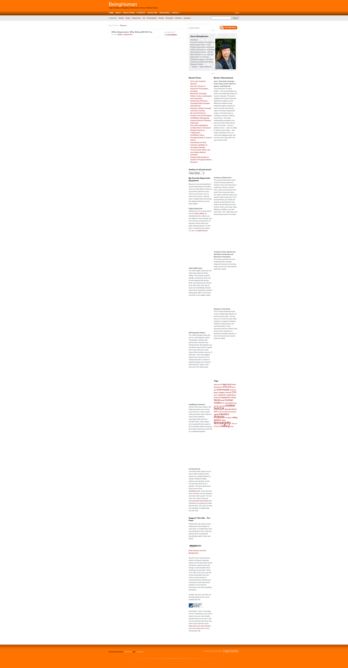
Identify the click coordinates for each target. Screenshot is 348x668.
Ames (233, 384)
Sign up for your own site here (200, 626)
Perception (225, 412)
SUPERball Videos (197, 135)
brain (216, 392)
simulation (228, 417)
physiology (232, 412)
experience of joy (228, 397)
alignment (226, 384)
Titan (233, 423)
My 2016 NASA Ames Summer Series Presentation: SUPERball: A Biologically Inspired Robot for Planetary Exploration (201, 118)
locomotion (229, 403)
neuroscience (231, 409)
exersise (217, 398)
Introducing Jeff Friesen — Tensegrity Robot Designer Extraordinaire (200, 103)
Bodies (121, 18)
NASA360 (194, 155)
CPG (234, 392)
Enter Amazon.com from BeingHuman (197, 552)
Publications (129, 13)
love (235, 403)
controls (228, 392)
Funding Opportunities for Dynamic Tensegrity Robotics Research (201, 159)
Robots (161, 18)
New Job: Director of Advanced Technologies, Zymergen (199, 88)
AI (221, 384)
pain (219, 412)
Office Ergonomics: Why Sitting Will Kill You (131, 32)
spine (223, 420)
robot (216, 414)
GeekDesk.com (194, 491)
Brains (128, 18)
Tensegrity (169, 18)
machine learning (219, 406)
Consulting (152, 13)
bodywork (233, 390)
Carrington (140, 652)
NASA (219, 408)
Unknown (178, 18)
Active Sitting (199, 214)
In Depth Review (201, 231)
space (217, 420)
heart (223, 400)
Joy (144, 18)
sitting (234, 417)
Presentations (152, 18)
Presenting (164, 13)
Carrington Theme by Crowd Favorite (221, 651)
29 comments (172, 35)
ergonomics (231, 395)
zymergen (187, 18)
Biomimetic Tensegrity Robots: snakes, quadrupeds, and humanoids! (201, 96)
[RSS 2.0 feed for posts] (228, 27)
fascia (217, 400)
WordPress (128, 652)
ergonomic (222, 395)
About (118, 13)
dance (216, 395)
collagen (221, 392)
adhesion (217, 384)
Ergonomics (136, 18)
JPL (223, 403)
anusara (217, 387)
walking (225, 426)
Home (111, 13)
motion (230, 405)
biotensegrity (223, 389)
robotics (224, 414)
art (221, 387)
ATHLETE (227, 387)
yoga (231, 426)
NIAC (216, 412)
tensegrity (222, 422)
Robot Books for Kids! (198, 143)
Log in (237, 13)
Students (140, 13)
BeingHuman (123, 4)
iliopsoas (123, 25)
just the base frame (201, 501)
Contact (175, 13)
